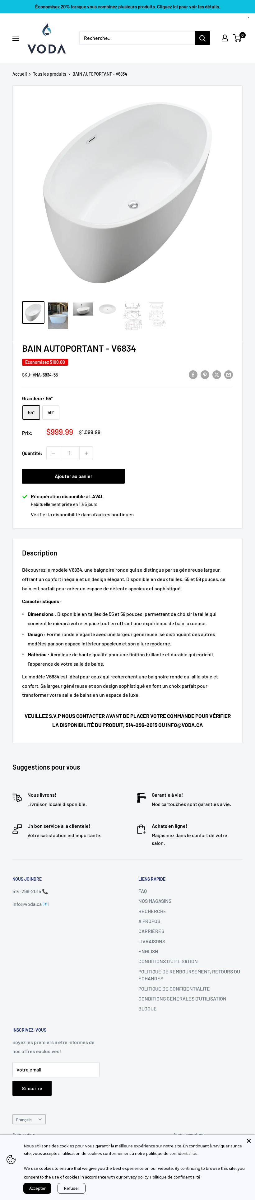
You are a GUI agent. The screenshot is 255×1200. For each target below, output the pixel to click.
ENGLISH (148, 951)
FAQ (142, 891)
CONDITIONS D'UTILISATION (168, 961)
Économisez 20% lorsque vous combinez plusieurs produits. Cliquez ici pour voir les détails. (127, 6)
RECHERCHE (152, 911)
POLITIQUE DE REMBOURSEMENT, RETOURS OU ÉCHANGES (189, 974)
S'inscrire (32, 1088)
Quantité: (32, 453)
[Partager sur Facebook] (193, 374)
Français (24, 1119)
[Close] (249, 1141)
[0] (237, 38)
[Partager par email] (228, 374)
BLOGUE (147, 1008)
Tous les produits (49, 74)
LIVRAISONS (151, 941)
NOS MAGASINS (154, 901)
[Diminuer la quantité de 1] (53, 453)
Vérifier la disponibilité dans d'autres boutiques (82, 514)
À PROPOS (149, 921)
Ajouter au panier (73, 476)
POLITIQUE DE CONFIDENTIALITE (174, 988)
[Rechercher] (202, 38)
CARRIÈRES (151, 931)
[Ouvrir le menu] (15, 38)
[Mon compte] (225, 38)
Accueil (19, 74)
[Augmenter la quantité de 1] (86, 453)
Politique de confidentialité (175, 1177)
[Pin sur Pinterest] (205, 374)
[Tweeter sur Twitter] (216, 374)
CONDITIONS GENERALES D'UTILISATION (182, 998)
